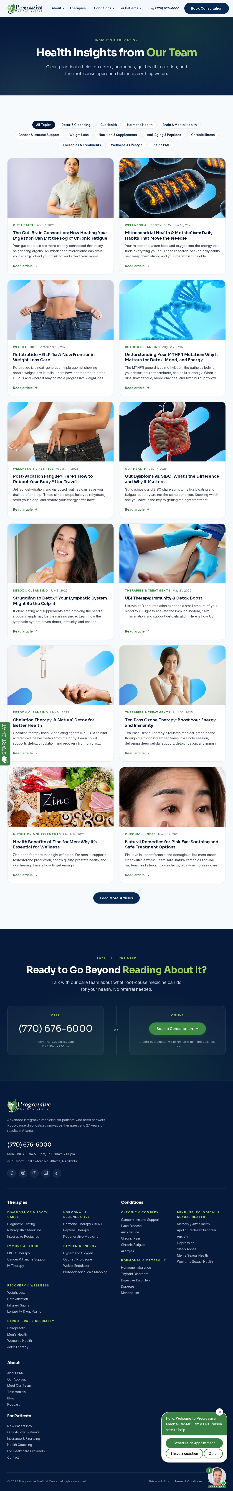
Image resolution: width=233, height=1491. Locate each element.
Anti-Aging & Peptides (164, 135)
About (13, 1362)
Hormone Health (140, 125)
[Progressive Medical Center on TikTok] (57, 1173)
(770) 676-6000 (167, 8)
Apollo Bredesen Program (196, 1230)
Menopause (130, 1293)
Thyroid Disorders (134, 1274)
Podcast (13, 1404)
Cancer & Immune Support (38, 135)
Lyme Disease (131, 1226)
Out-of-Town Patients (23, 1432)
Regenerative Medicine (81, 1236)
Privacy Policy (159, 1481)
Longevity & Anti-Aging (24, 1311)
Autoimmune (130, 1232)
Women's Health (19, 1340)
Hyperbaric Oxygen (78, 1253)
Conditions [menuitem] (102, 8)
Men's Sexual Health (192, 1255)
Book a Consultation (175, 1028)
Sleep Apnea (187, 1249)
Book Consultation (206, 8)
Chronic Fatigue (133, 1245)
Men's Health (17, 1334)
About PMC (15, 1373)
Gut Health (108, 125)
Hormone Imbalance (136, 1267)
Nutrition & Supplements (118, 135)
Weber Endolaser (76, 1266)
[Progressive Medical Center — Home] (24, 8)
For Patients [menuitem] (128, 8)
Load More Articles (116, 898)
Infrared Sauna (18, 1305)
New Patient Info (19, 1426)
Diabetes (127, 1286)
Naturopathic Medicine (24, 1230)
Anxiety (182, 1236)
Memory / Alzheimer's (193, 1224)
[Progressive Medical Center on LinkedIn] (45, 1173)
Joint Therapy (17, 1347)
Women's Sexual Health (195, 1261)
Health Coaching (19, 1445)
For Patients (19, 1416)
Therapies (17, 1202)
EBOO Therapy (18, 1253)
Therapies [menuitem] (77, 8)
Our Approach (17, 1379)
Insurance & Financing (23, 1438)
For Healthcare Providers (26, 1451)
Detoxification (17, 1299)
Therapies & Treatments (82, 145)
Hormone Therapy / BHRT (83, 1224)
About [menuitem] (56, 8)
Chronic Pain (130, 1238)
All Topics (43, 125)
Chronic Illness (203, 135)
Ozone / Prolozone (77, 1259)
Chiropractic (16, 1328)
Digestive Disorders (136, 1280)
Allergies (127, 1251)
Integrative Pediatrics (23, 1236)
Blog (10, 1398)
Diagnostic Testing (21, 1224)
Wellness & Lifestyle (127, 145)
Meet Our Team (19, 1385)
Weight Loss (79, 135)
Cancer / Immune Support (140, 1220)
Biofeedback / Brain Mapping (85, 1272)
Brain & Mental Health (180, 125)
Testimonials (16, 1392)
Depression (185, 1243)
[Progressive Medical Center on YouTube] (34, 1173)
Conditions (132, 1202)
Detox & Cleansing (75, 125)
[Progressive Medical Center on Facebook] (11, 1173)
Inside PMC (161, 145)
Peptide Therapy (76, 1230)
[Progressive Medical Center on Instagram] (23, 1173)
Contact (13, 1457)
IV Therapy (15, 1266)
